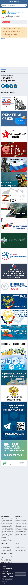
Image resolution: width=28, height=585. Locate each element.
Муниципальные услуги (20, 525)
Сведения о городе (6, 549)
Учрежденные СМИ (19, 546)
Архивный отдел (6, 539)
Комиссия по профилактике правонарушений (12, 529)
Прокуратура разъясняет (21, 529)
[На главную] (12, 11)
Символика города (6, 547)
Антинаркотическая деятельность (9, 528)
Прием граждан (19, 522)
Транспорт (4, 537)
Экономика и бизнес (6, 536)
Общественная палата (7, 522)
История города (6, 546)
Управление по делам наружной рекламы (11, 534)
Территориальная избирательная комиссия (12, 519)
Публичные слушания (20, 536)
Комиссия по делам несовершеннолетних (11, 531)
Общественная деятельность (8, 520)
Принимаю (20, 574)
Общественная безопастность (9, 523)
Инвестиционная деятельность (9, 525)
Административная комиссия (8, 526)
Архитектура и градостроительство (10, 532)
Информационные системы (21, 547)
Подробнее (5, 583)
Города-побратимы (6, 550)
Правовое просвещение (21, 534)
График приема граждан (20, 520)
